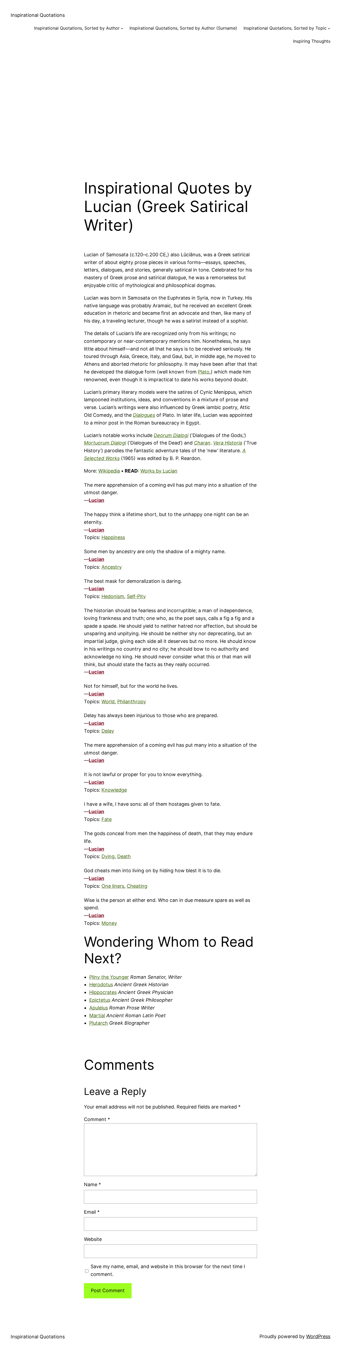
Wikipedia (109, 471)
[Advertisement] (170, 107)
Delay (108, 731)
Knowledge (114, 790)
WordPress (318, 1336)
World (108, 701)
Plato (203, 372)
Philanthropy (131, 701)
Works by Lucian (158, 471)
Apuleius (98, 1008)
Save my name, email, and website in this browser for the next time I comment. (168, 1270)
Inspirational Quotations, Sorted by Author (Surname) (183, 28)
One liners (113, 886)
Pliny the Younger (109, 977)
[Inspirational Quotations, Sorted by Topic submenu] (329, 28)
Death (124, 856)
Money (109, 923)
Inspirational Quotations (38, 15)
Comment (97, 1119)
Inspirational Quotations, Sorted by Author (77, 28)
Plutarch (98, 1023)
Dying (108, 856)
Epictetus (99, 1000)
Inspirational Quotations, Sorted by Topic (285, 28)
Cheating (137, 886)
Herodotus (101, 984)
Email (92, 1212)
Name (92, 1184)
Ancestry (112, 567)
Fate (107, 819)
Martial (97, 1015)
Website (93, 1239)
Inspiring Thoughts (311, 41)
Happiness (113, 537)
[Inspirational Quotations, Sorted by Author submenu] (122, 28)
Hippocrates (103, 992)
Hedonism (113, 596)
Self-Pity (136, 596)
